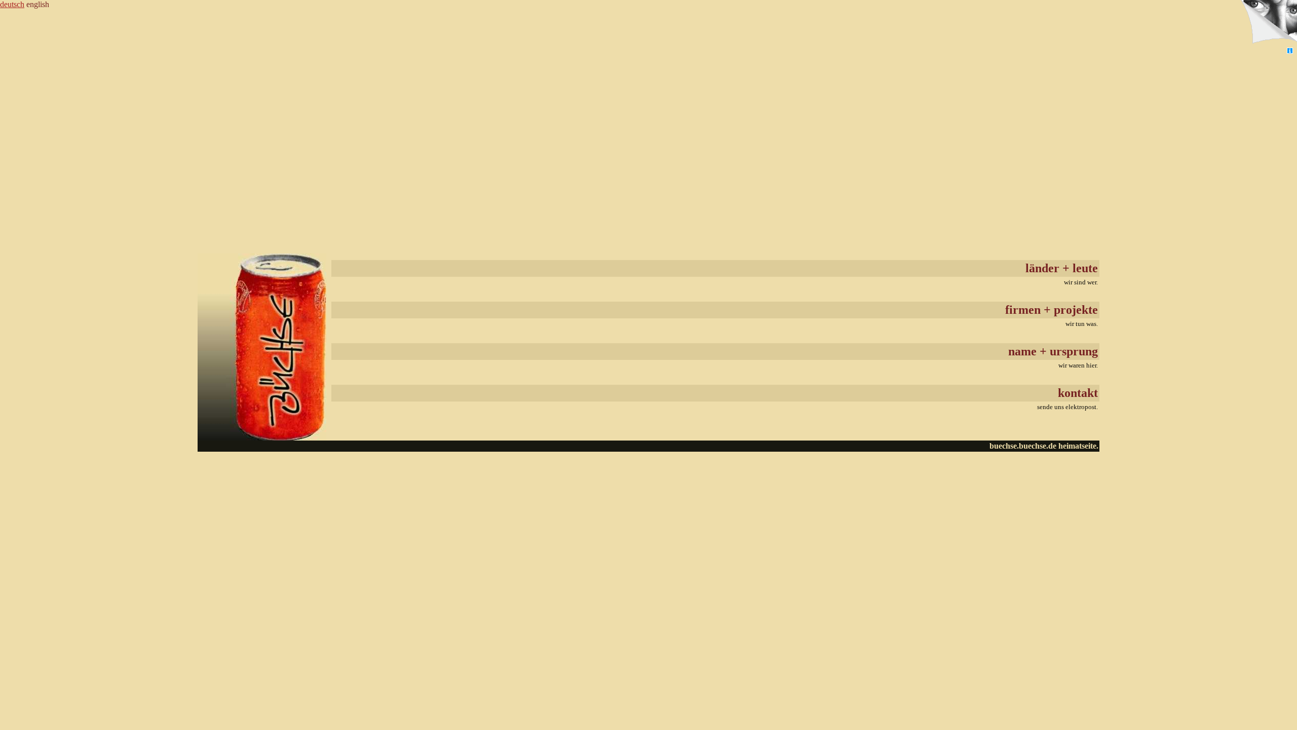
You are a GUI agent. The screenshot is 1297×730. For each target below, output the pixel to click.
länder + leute (1061, 268)
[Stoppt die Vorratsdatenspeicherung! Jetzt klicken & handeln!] (1268, 23)
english (37, 4)
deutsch (12, 4)
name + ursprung (1053, 351)
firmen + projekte (1051, 309)
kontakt (1078, 392)
